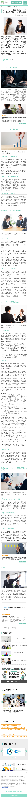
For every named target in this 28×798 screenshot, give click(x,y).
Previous (2, 702)
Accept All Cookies (14, 795)
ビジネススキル (20, 729)
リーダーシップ (7, 729)
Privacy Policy (5, 787)
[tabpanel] (14, 704)
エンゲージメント (18, 727)
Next (25, 702)
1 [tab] (12, 757)
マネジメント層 (7, 708)
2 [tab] (14, 757)
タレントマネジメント (9, 734)
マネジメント (7, 732)
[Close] (26, 772)
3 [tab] (15, 757)
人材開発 (13, 627)
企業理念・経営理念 (8, 736)
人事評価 (5, 627)
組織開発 (16, 725)
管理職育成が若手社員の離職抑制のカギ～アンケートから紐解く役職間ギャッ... (13, 711)
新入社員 (6, 727)
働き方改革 (21, 736)
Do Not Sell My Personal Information (14, 791)
